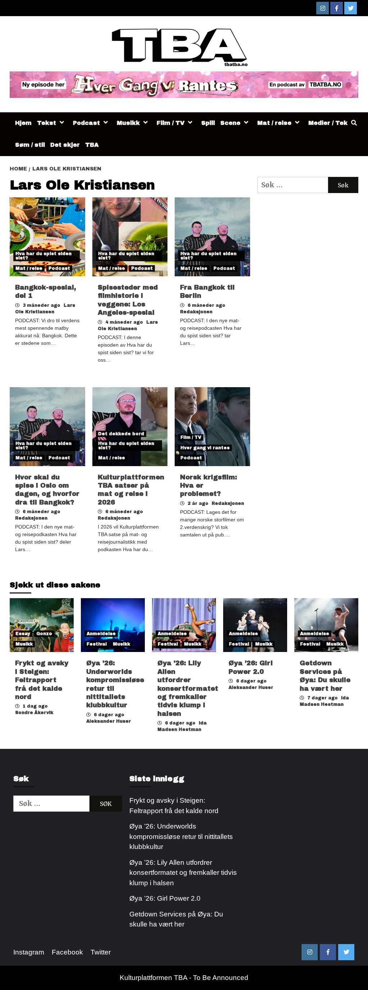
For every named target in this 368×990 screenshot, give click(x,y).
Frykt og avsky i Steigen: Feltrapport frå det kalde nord (41, 680)
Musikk (128, 123)
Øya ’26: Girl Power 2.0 (165, 898)
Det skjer (65, 145)
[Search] (353, 123)
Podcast (86, 123)
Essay (22, 633)
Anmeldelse (101, 633)
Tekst (46, 123)
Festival (97, 644)
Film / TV (170, 123)
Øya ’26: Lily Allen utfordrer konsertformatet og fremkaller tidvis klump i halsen (187, 688)
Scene (230, 123)
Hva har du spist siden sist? (43, 256)
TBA (91, 145)
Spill (208, 123)
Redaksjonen (196, 311)
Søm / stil (30, 145)
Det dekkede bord (121, 433)
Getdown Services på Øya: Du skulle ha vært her (176, 919)
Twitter (101, 952)
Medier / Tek (328, 123)
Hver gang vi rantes (205, 447)
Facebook (67, 952)
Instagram (28, 952)
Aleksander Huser (108, 721)
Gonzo (44, 633)
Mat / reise (274, 123)
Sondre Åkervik (34, 712)
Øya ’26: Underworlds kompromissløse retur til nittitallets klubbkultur (181, 836)
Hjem (23, 123)
